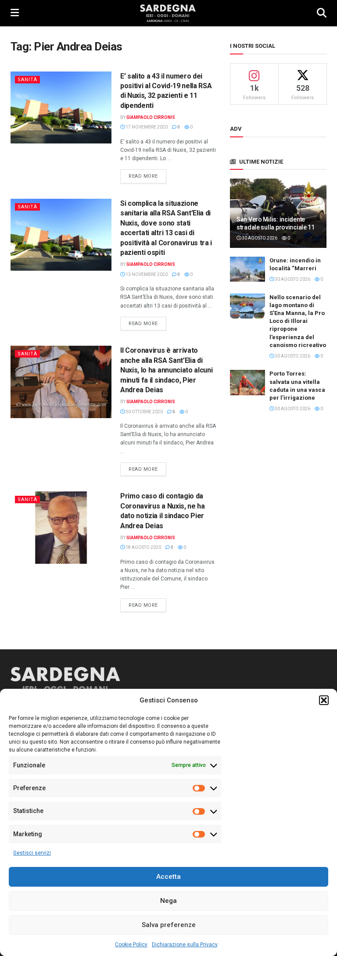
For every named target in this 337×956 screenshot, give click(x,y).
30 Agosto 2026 (259, 238)
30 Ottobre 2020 (144, 411)
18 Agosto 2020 (143, 547)
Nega (168, 901)
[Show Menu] (15, 13)
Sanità (27, 79)
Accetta (168, 877)
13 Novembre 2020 (146, 274)
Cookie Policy (131, 945)
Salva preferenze (169, 925)
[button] (323, 700)
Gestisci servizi (32, 853)
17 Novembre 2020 (146, 127)
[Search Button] (321, 13)
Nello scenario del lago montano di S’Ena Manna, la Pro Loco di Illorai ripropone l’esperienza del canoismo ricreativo (297, 321)
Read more (147, 176)
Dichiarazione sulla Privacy (185, 945)
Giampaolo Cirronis (150, 117)
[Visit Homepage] (168, 13)
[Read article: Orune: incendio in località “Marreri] (247, 269)
